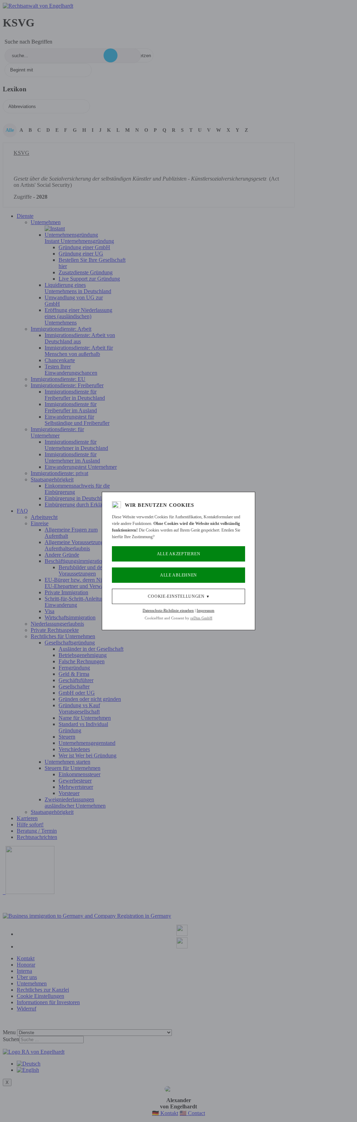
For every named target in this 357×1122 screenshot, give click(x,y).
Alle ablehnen (178, 575)
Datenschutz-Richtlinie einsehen (168, 610)
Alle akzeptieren (178, 553)
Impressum (205, 610)
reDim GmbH (201, 618)
